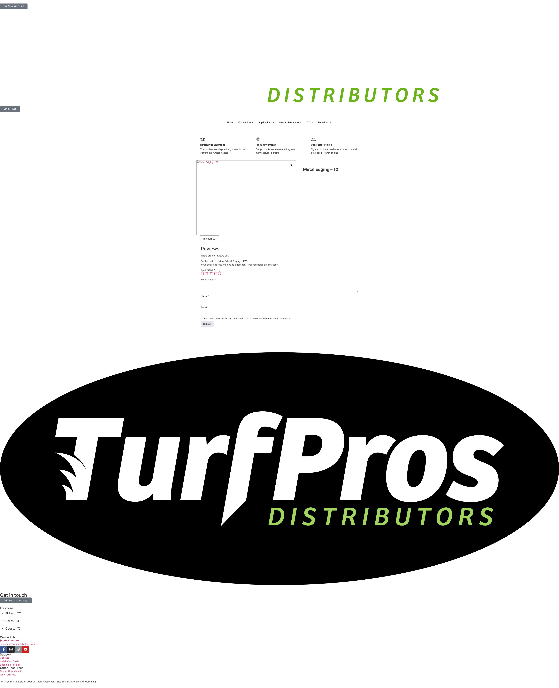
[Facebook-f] (3, 649)
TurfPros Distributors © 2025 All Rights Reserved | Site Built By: (35, 681)
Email (205, 307)
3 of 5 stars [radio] (211, 273)
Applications (265, 122)
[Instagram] (11, 649)
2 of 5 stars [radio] (207, 273)
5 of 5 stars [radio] (219, 273)
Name (205, 296)
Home (230, 122)
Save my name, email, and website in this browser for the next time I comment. (247, 318)
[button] (291, 165)
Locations (323, 122)
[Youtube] (25, 649)
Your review (208, 279)
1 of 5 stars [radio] (202, 273)
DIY (309, 122)
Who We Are (244, 122)
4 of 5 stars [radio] (215, 273)
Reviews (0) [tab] (209, 238)
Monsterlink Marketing (83, 681)
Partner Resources (289, 122)
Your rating (208, 270)
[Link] (18, 649)
